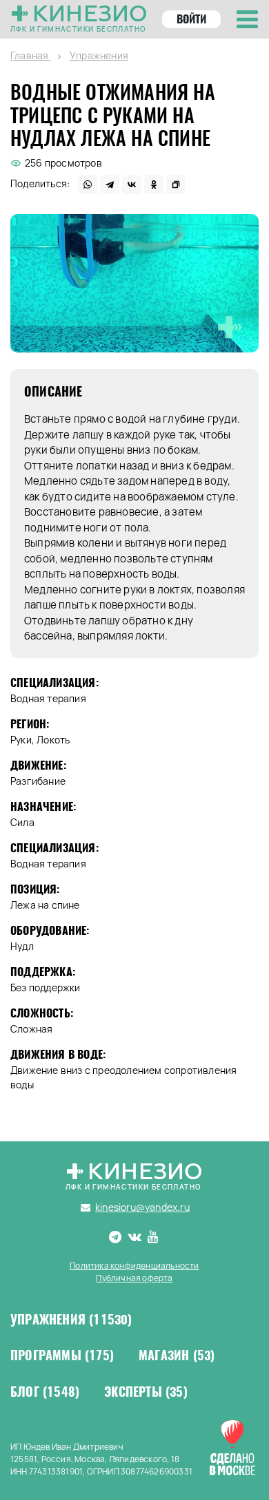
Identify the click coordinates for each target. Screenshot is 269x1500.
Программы (62, 1355)
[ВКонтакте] (131, 184)
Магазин (177, 1355)
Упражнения (71, 1319)
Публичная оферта (134, 1278)
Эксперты (146, 1391)
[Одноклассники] (153, 184)
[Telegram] (109, 184)
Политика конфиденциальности (134, 1265)
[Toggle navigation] (247, 19)
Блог (44, 1391)
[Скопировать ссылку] (176, 184)
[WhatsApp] (87, 184)
